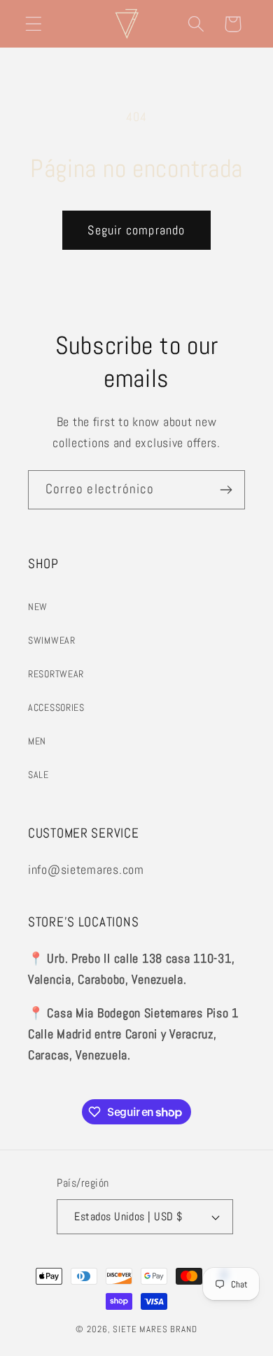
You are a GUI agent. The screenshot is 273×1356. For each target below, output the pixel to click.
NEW (38, 606)
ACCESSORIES (56, 707)
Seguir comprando (136, 230)
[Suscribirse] (225, 489)
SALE (38, 774)
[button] (33, 24)
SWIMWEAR (52, 640)
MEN (37, 741)
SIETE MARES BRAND (155, 1329)
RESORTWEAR (56, 674)
